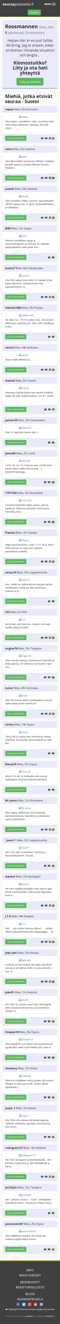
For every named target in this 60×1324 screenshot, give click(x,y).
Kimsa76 (10, 764)
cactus (9, 347)
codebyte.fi (30, 1316)
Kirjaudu (34, 12)
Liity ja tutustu (30, 82)
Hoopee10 (11, 1032)
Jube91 (9, 992)
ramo (8, 149)
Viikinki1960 (13, 308)
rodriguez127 (14, 1148)
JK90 (8, 228)
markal (10, 380)
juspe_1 (10, 1108)
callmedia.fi (50, 1316)
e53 (7, 612)
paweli (9, 189)
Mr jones (11, 800)
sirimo (9, 724)
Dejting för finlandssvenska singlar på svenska (31, 1309)
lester (9, 688)
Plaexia (10, 532)
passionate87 (14, 1224)
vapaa (9, 109)
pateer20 (11, 420)
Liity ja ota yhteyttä (15, 138)
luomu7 (10, 268)
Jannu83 (10, 453)
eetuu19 (10, 572)
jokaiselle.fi (18, 4)
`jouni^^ (10, 840)
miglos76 (11, 648)
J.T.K (8, 916)
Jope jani (11, 953)
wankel (10, 876)
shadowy (11, 1068)
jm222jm (11, 1187)
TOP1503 (11, 493)
